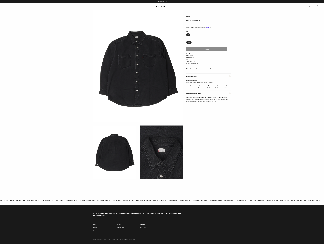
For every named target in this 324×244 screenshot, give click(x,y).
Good (199, 88)
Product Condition (191, 76)
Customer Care (120, 227)
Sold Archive (143, 227)
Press (118, 230)
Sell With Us (119, 224)
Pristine (226, 88)
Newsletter (142, 224)
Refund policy (107, 239)
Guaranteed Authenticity (193, 93)
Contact (95, 227)
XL (189, 35)
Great (208, 88)
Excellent (217, 88)
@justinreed (96, 230)
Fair (191, 88)
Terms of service (123, 239)
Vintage (188, 16)
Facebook (142, 230)
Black (190, 42)
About (94, 224)
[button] (6, 6)
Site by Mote (132, 239)
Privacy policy (115, 239)
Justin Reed (99, 239)
